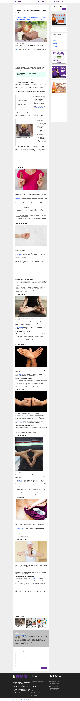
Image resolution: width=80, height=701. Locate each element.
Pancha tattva (18, 254)
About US (64, 1)
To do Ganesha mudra (19, 570)
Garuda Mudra (43, 17)
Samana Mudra (36, 17)
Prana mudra (18, 198)
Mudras (16, 49)
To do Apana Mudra (19, 528)
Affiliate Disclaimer (36, 692)
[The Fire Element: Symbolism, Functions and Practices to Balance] (42, 621)
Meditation (54, 40)
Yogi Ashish (17, 15)
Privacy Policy (35, 695)
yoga (34, 49)
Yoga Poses (55, 47)
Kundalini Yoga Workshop (55, 681)
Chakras (54, 37)
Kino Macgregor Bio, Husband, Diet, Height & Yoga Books (20, 626)
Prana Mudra (30, 17)
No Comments (30, 15)
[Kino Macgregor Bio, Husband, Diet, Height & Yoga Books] (20, 621)
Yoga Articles (55, 44)
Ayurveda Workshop (54, 686)
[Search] (64, 9)
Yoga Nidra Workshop (54, 688)
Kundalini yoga (34, 578)
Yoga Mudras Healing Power (21, 17)
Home (39, 1)
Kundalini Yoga (55, 39)
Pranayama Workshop (54, 684)
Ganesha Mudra (43, 19)
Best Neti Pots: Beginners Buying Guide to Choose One (31, 626)
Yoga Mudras (55, 46)
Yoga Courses (57, 1)
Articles (44, 1)
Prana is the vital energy (20, 193)
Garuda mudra (20, 374)
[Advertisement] (31, 59)
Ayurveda (54, 36)
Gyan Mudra (18, 19)
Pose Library (40, 680)
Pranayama (55, 43)
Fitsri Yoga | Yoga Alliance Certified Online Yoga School (21, 699)
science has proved (41, 142)
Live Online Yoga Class (54, 683)
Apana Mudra (36, 19)
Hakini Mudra (24, 19)
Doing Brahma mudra (19, 421)
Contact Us (34, 690)
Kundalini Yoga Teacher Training (56, 689)
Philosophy (34, 681)
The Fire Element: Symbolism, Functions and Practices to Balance (42, 626)
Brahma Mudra (30, 19)
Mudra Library (34, 680)
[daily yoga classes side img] (59, 77)
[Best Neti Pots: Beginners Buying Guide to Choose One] (31, 621)
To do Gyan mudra (19, 327)
